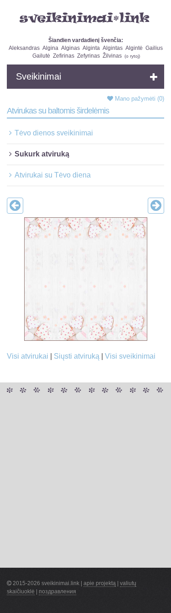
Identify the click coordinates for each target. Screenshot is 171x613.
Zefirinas (63, 56)
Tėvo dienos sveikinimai (54, 133)
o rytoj (132, 56)
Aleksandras (24, 48)
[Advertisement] (85, 482)
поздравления (57, 591)
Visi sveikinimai (130, 356)
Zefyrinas (88, 56)
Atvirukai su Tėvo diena (53, 175)
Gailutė (41, 56)
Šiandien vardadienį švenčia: (85, 40)
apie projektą (99, 583)
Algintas (113, 48)
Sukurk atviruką (42, 154)
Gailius (154, 48)
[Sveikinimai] (86, 18)
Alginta (91, 48)
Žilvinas (112, 56)
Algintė (134, 48)
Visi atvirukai (27, 356)
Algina (50, 48)
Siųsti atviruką (76, 356)
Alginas (70, 48)
